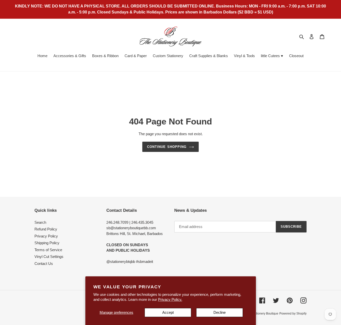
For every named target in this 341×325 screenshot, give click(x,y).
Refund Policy (45, 229)
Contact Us (43, 263)
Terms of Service (48, 250)
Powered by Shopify (293, 313)
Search (40, 222)
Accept (168, 312)
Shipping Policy (46, 243)
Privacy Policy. (170, 299)
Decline (219, 312)
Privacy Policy (46, 236)
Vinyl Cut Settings (48, 256)
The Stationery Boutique (262, 313)
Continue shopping (166, 147)
